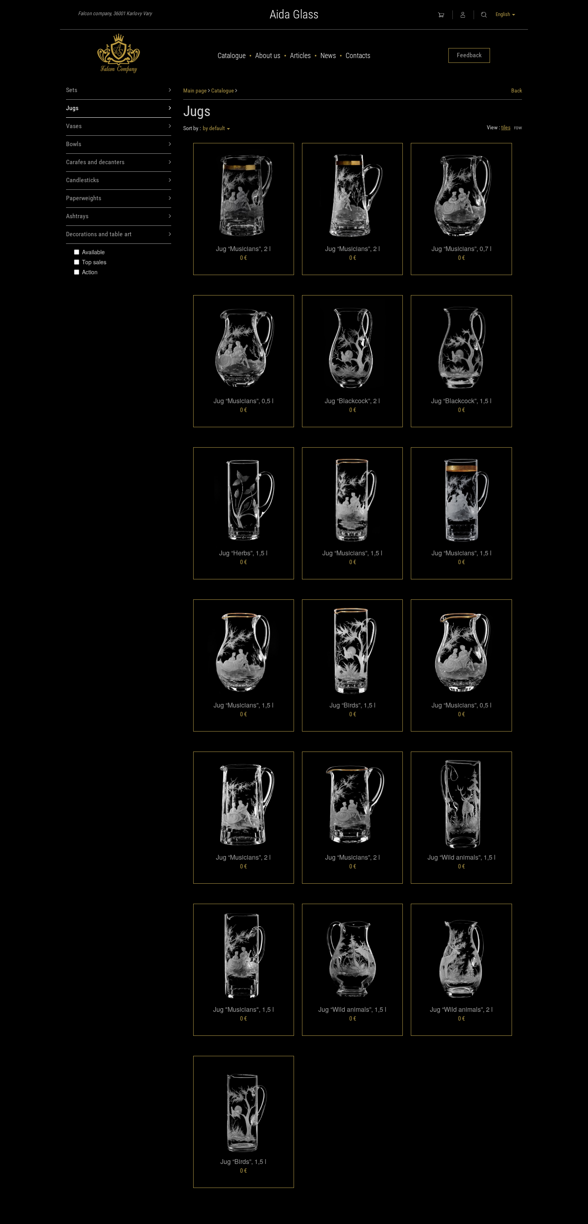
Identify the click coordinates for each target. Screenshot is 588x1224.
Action (90, 272)
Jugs (72, 108)
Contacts (358, 55)
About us (267, 55)
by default (214, 128)
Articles (300, 55)
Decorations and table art (99, 234)
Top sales (94, 262)
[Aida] (118, 54)
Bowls (73, 144)
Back (516, 90)
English (503, 14)
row (518, 127)
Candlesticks (82, 180)
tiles (505, 127)
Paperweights (83, 198)
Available (93, 252)
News (328, 55)
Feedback (469, 55)
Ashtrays (77, 216)
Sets (71, 90)
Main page (195, 90)
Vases (74, 126)
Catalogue (232, 55)
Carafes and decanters (95, 162)
